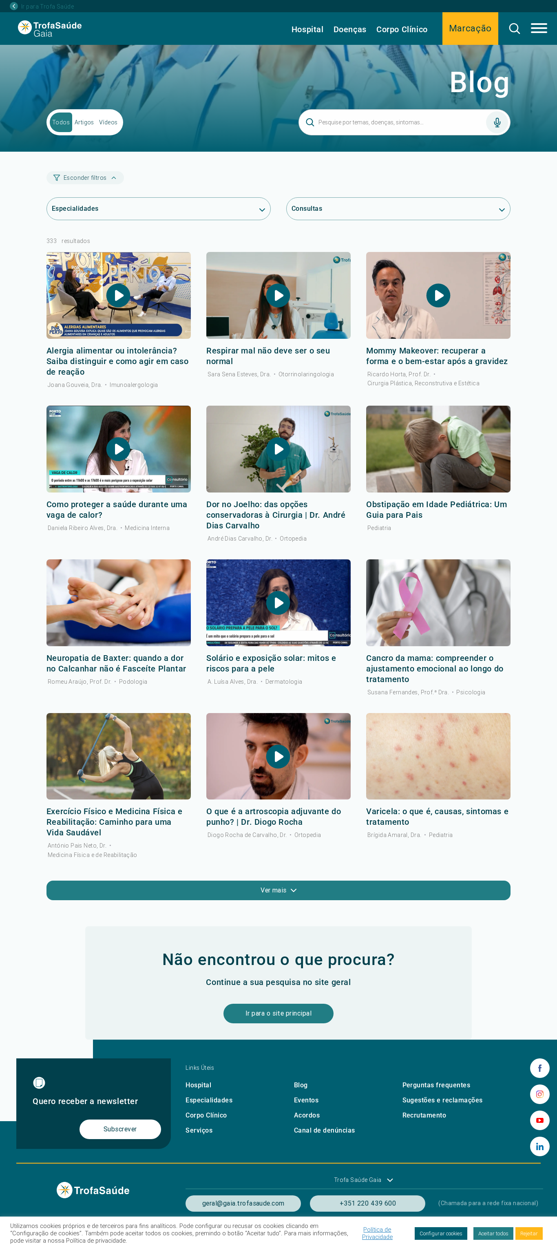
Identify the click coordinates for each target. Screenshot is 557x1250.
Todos (61, 122)
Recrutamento (424, 1115)
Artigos (84, 122)
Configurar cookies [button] (441, 1233)
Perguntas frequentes (436, 1085)
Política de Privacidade (377, 1233)
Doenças (350, 29)
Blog (301, 1085)
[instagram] (540, 1094)
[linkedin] (540, 1146)
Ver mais (274, 890)
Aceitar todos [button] (493, 1233)
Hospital (308, 29)
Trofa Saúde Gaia (358, 1180)
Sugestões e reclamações (442, 1100)
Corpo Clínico (402, 29)
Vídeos (108, 122)
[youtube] (540, 1120)
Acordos (307, 1115)
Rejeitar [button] (529, 1233)
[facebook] (540, 1068)
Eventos (306, 1100)
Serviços (199, 1130)
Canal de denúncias (324, 1130)
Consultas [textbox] (307, 208)
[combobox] (158, 209)
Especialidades (209, 1100)
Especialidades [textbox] (75, 208)
